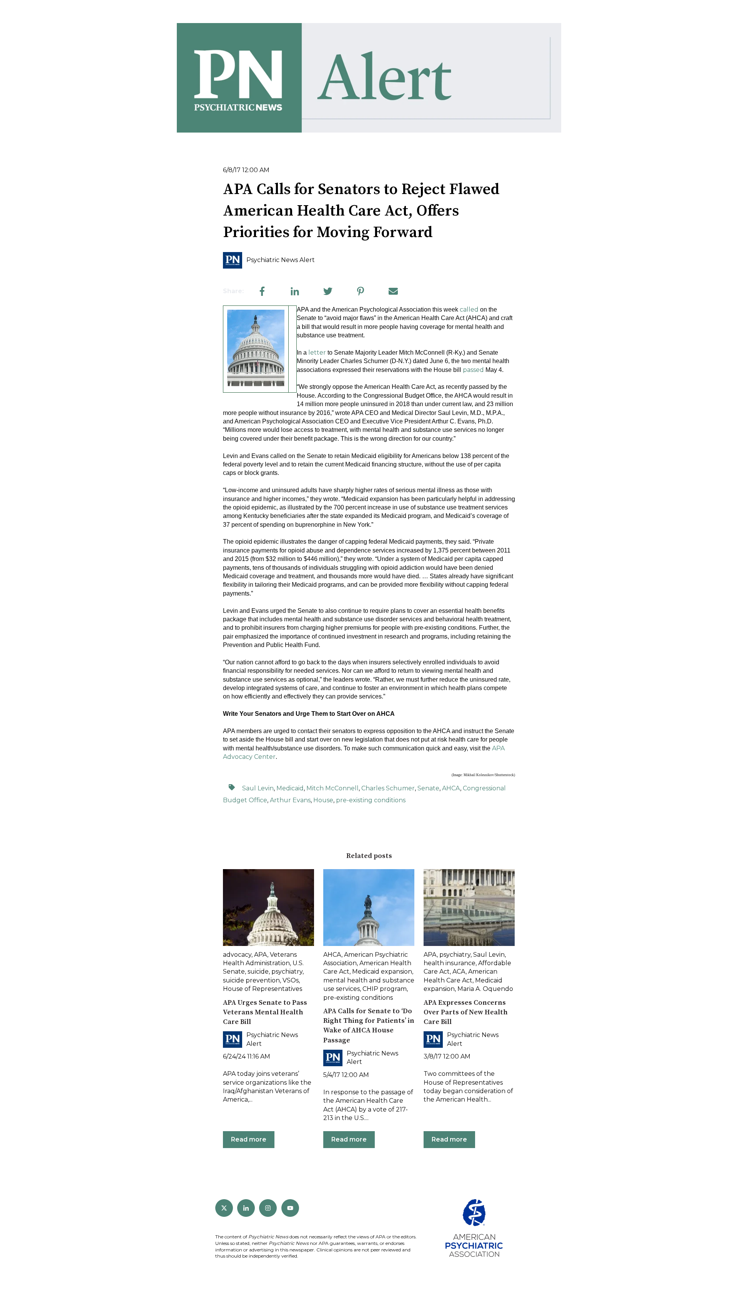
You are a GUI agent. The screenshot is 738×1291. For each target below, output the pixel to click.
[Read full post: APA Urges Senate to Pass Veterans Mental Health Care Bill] (268, 907)
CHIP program (384, 988)
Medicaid (290, 788)
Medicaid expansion (382, 971)
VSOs (291, 980)
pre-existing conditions (371, 800)
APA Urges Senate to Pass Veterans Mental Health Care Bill (265, 1012)
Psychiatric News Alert (280, 260)
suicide (258, 971)
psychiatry (287, 971)
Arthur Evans (290, 800)
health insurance (449, 963)
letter (317, 352)
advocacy (237, 954)
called (469, 309)
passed (473, 369)
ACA (458, 971)
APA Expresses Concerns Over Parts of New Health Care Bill (466, 1012)
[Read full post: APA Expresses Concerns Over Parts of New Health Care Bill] (469, 907)
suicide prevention (251, 980)
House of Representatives (262, 988)
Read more (248, 1139)
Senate (428, 788)
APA (260, 954)
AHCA (451, 788)
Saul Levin (258, 788)
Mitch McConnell (332, 788)
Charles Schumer (388, 788)
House (323, 800)
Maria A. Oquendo (485, 988)
